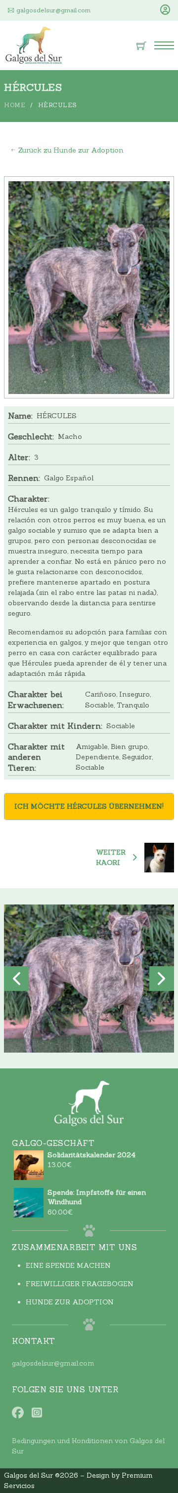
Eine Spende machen (68, 1265)
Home (14, 105)
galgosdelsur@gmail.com (53, 1363)
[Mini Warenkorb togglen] (141, 45)
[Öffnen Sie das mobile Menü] (164, 45)
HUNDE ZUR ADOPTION (70, 1301)
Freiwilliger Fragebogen (80, 1283)
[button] (16, 978)
